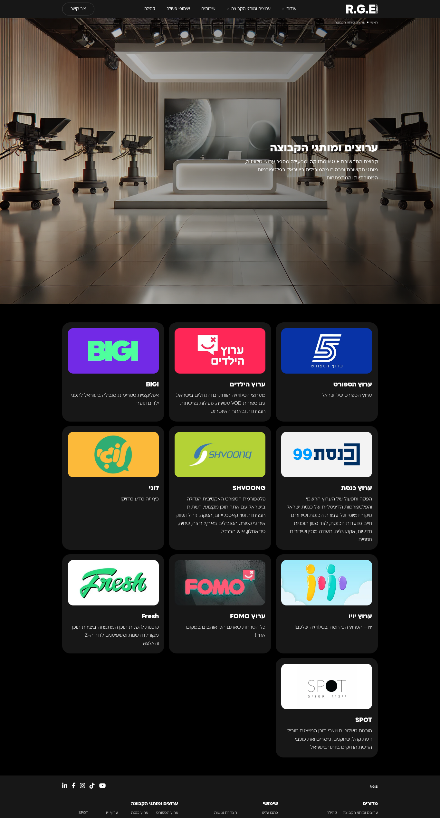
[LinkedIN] (64, 786)
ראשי (374, 22)
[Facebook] (73, 786)
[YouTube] (102, 786)
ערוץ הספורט (167, 813)
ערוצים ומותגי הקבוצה (251, 9)
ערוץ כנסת (139, 813)
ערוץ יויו (112, 813)
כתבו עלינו (270, 813)
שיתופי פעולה (178, 9)
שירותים (208, 9)
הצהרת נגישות (225, 813)
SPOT (83, 813)
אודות (291, 9)
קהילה (149, 9)
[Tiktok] (92, 786)
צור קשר (78, 9)
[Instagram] (82, 786)
